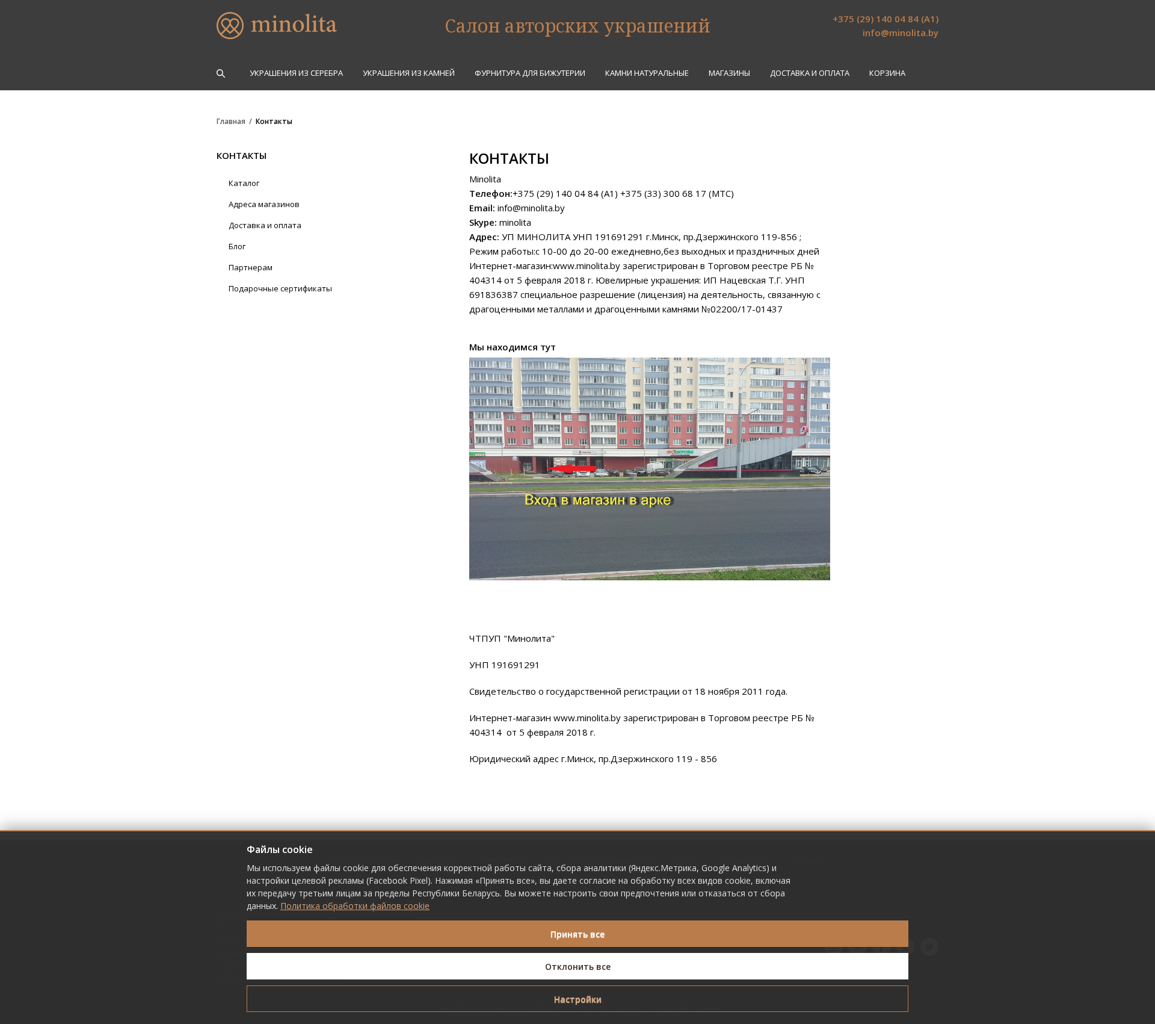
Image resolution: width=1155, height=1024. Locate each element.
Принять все (577, 934)
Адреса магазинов (264, 204)
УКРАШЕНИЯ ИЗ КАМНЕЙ (409, 73)
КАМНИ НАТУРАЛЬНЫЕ (647, 73)
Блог (237, 246)
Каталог (244, 183)
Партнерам (251, 267)
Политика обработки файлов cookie (355, 905)
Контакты (274, 121)
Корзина (887, 73)
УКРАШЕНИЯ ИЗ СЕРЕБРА (296, 73)
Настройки (578, 999)
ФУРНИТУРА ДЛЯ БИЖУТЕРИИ (530, 73)
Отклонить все (578, 966)
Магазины (729, 73)
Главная (231, 121)
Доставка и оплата (809, 73)
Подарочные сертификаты (280, 288)
